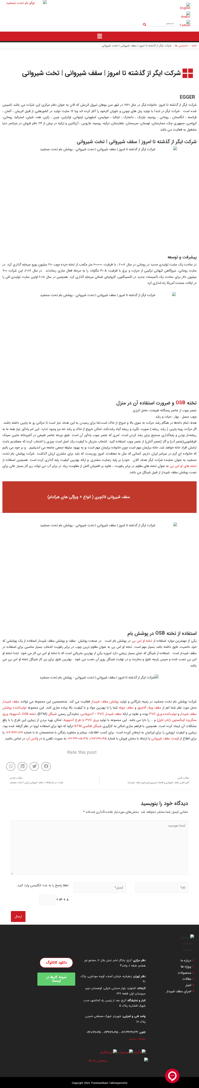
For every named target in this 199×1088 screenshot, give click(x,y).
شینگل (52, 714)
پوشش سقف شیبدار (104, 701)
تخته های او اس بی (183, 466)
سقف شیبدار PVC (110, 714)
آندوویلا (15, 714)
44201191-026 (14, 732)
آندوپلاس (87, 714)
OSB (180, 403)
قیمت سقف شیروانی (165, 738)
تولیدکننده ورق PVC (163, 714)
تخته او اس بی (142, 640)
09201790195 (94, 1032)
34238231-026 (129, 1032)
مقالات (186, 979)
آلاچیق (141, 707)
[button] (45, 766)
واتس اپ (32, 738)
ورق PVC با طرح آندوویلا (81, 720)
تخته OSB (29, 714)
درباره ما (186, 960)
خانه (194, 46)
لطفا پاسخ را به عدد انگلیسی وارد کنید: (42, 885)
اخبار (188, 985)
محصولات (184, 973)
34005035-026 (77, 738)
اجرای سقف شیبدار (178, 991)
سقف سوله (126, 707)
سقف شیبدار (10, 701)
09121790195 (98, 738)
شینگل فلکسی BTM (88, 726)
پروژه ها (186, 966)
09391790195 (111, 1032)
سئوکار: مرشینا (137, 1038)
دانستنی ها (181, 46)
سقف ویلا (154, 707)
